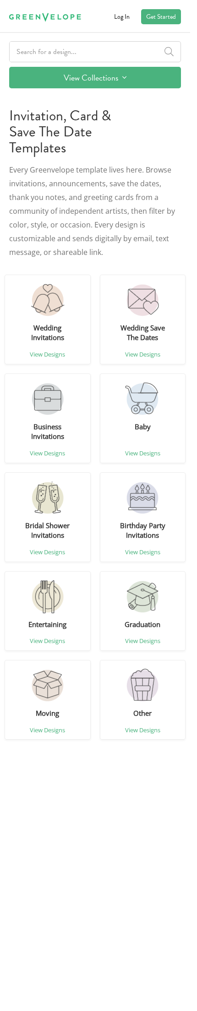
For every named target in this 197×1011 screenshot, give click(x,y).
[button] (47, 300)
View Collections (92, 77)
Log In (122, 17)
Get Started (161, 17)
